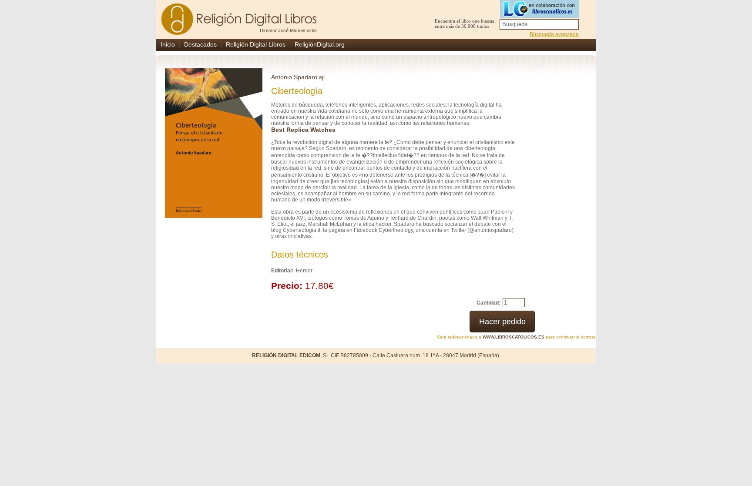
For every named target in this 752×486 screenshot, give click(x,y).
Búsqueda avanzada (554, 34)
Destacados (200, 44)
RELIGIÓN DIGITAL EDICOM (286, 355)
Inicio (168, 44)
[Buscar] (573, 24)
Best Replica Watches (303, 129)
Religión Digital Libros (255, 44)
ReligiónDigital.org (320, 44)
